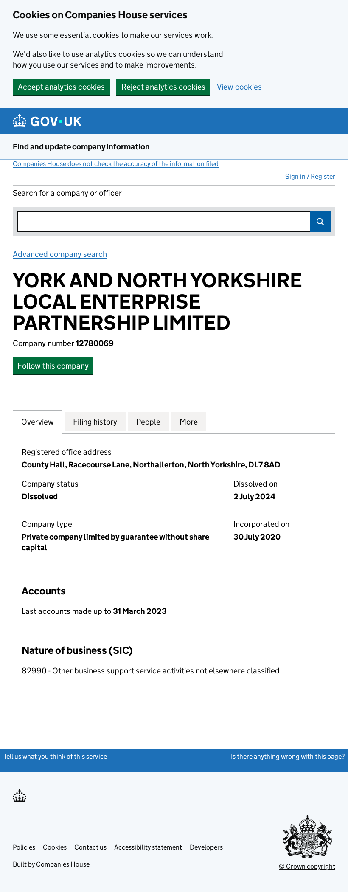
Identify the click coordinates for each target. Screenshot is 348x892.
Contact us (90, 847)
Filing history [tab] (95, 422)
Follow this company (53, 366)
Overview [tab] (37, 422)
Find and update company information (81, 147)
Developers (206, 847)
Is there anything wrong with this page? (288, 756)
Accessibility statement (148, 847)
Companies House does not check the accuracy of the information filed (116, 164)
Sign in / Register (310, 176)
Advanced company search (60, 254)
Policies (24, 847)
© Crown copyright (307, 866)
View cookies (239, 87)
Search (320, 221)
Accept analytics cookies (61, 87)
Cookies (55, 847)
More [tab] (189, 422)
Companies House (63, 864)
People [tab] (148, 422)
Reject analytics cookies (163, 87)
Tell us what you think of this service (55, 756)
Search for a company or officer (67, 193)
